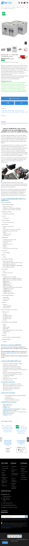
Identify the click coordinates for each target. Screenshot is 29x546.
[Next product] (27, 8)
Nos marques (24, 479)
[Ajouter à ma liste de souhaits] (7, 103)
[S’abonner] (26, 516)
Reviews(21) (3, 124)
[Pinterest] (5, 108)
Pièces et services (4, 475)
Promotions (23, 477)
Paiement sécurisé (14, 484)
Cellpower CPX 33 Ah (11, 352)
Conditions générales (14, 487)
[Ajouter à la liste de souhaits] (11, 427)
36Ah (23, 112)
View (8, 451)
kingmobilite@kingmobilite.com (9, 505)
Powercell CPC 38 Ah (7, 347)
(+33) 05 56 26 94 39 (8, 503)
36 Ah (26, 112)
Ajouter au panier (15, 98)
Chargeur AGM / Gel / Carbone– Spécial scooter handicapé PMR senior (8, 443)
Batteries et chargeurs (4, 478)
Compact (4, 470)
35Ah (16, 112)
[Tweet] (3, 108)
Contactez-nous (14, 467)
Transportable (5, 468)
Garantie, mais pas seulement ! (15, 475)
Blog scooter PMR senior (4, 481)
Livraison (13, 478)
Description (3, 121)
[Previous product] (26, 8)
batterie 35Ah (12, 112)
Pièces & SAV (24, 471)
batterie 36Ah (11, 110)
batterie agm (4, 110)
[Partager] (1, 108)
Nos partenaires (4, 485)
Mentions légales (23, 469)
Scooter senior (5, 466)
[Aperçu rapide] (11, 432)
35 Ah (20, 112)
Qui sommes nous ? (14, 470)
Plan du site (23, 466)
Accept (5, 542)
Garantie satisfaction (14, 481)
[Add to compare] (21, 103)
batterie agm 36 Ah (19, 110)
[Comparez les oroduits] (11, 430)
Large (3, 472)
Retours (23, 473)
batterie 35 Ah (4, 112)
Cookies (23, 475)
